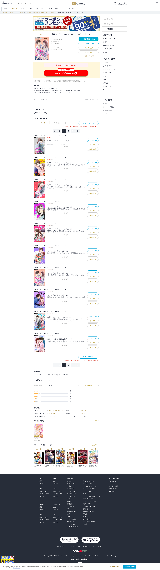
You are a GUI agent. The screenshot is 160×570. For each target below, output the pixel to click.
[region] (80, 566)
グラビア (106, 83)
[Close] (157, 567)
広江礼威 (47, 467)
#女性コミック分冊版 (40, 112)
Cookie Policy (17, 568)
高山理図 (94, 467)
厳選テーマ (106, 52)
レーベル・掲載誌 (108, 107)
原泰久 (35, 467)
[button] (98, 546)
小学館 (83, 413)
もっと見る (94, 421)
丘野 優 (87, 467)
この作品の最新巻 (88, 99)
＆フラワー (61, 39)
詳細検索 (81, 3)
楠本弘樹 (58, 467)
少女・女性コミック (109, 69)
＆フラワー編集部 (38, 440)
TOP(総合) (4, 12)
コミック (21, 12)
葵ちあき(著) (54, 39)
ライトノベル (107, 72)
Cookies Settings (115, 566)
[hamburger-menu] (157, 3)
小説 (104, 76)
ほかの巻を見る (89, 56)
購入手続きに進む (89, 39)
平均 (50, 385)
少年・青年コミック (109, 66)
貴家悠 (68, 467)
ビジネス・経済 (107, 86)
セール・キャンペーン (109, 38)
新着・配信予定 (107, 110)
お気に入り (89, 48)
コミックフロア (13, 12)
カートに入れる (89, 43)
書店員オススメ (107, 42)
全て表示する (67, 147)
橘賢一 (72, 467)
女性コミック (29, 12)
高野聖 (90, 467)
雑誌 (104, 79)
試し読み (89, 52)
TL (104, 93)
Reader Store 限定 (108, 45)
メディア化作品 (107, 49)
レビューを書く (55, 43)
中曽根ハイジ (81, 467)
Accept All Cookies (129, 566)
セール (105, 114)
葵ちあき (39, 374)
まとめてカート (89, 123)
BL (104, 90)
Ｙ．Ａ (62, 467)
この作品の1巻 (43, 99)
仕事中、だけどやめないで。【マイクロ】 (45, 12)
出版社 (105, 103)
